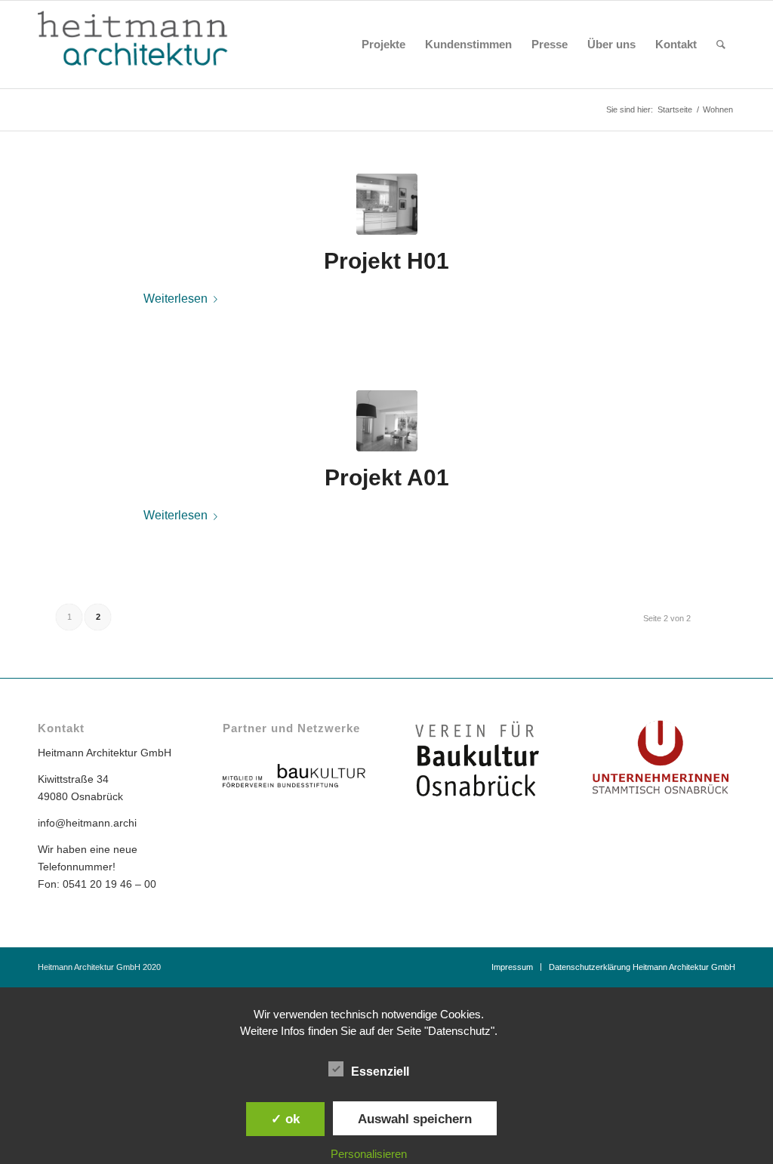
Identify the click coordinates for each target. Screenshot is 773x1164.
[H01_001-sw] (386, 204)
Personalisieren (369, 1153)
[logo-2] (143, 44)
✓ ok (285, 1119)
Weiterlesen (175, 298)
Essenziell (380, 1071)
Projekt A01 (387, 477)
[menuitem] (383, 44)
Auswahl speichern (415, 1119)
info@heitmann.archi (87, 823)
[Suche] (721, 44)
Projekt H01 (386, 260)
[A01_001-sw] (386, 420)
